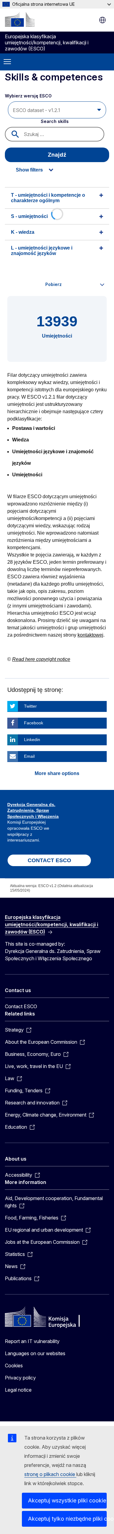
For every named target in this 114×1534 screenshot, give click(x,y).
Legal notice (18, 1390)
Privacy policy (20, 1378)
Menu (7, 62)
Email (29, 756)
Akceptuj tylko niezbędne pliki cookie (67, 1518)
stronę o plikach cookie (50, 1474)
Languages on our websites (35, 1353)
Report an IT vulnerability (32, 1341)
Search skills (55, 121)
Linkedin (32, 739)
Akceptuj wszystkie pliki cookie (67, 1500)
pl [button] (102, 20)
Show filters (29, 169)
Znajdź (57, 154)
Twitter (30, 706)
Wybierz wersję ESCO (29, 95)
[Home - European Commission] (20, 19)
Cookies (14, 1365)
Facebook (33, 722)
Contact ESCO (21, 1006)
